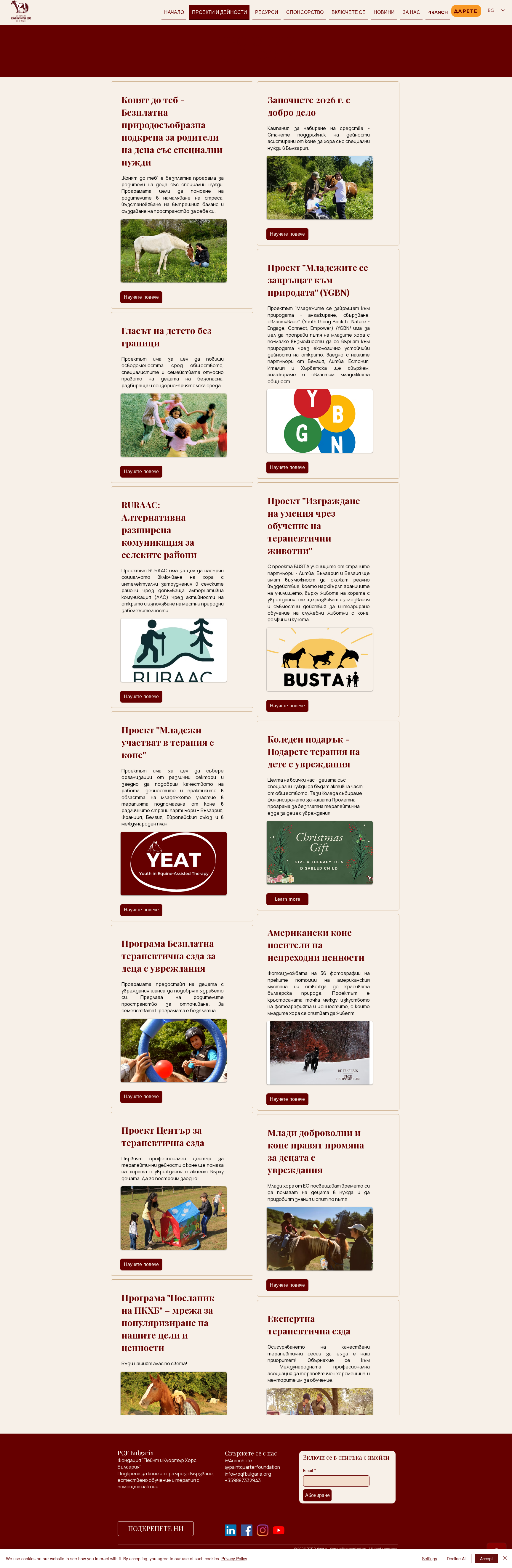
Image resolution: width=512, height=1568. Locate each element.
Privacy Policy (234, 1558)
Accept (486, 1558)
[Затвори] (504, 1558)
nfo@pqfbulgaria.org (248, 1474)
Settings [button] (429, 1558)
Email (309, 1470)
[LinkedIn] (230, 1530)
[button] (348, 12)
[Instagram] (262, 1530)
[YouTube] (278, 1530)
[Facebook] (246, 1530)
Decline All (456, 1558)
